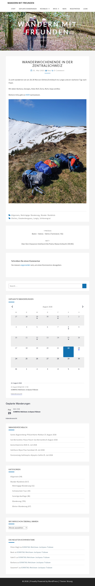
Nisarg (70, 581)
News (64, 9)
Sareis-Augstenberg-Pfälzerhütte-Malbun (27, 434)
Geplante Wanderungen (28, 9)
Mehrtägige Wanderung (30, 215)
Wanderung (16, 501)
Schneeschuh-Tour (19, 491)
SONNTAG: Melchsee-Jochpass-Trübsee (24, 390)
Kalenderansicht (16, 394)
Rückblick (44, 9)
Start (13, 9)
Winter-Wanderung (19, 506)
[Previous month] (12, 306)
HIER (27, 95)
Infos (55, 9)
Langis (36, 218)
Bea (49, 70)
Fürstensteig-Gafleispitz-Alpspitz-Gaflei (26, 455)
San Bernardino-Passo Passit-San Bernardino (28, 440)
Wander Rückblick (48, 215)
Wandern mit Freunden (21, 2)
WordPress (53, 581)
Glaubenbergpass (25, 218)
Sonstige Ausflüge (19, 496)
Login (85, 9)
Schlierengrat (45, 218)
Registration (75, 9)
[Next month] (82, 306)
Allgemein (15, 215)
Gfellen (14, 218)
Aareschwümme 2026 (18, 445)
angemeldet (25, 265)
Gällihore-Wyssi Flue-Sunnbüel (22, 450)
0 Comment (59, 70)
